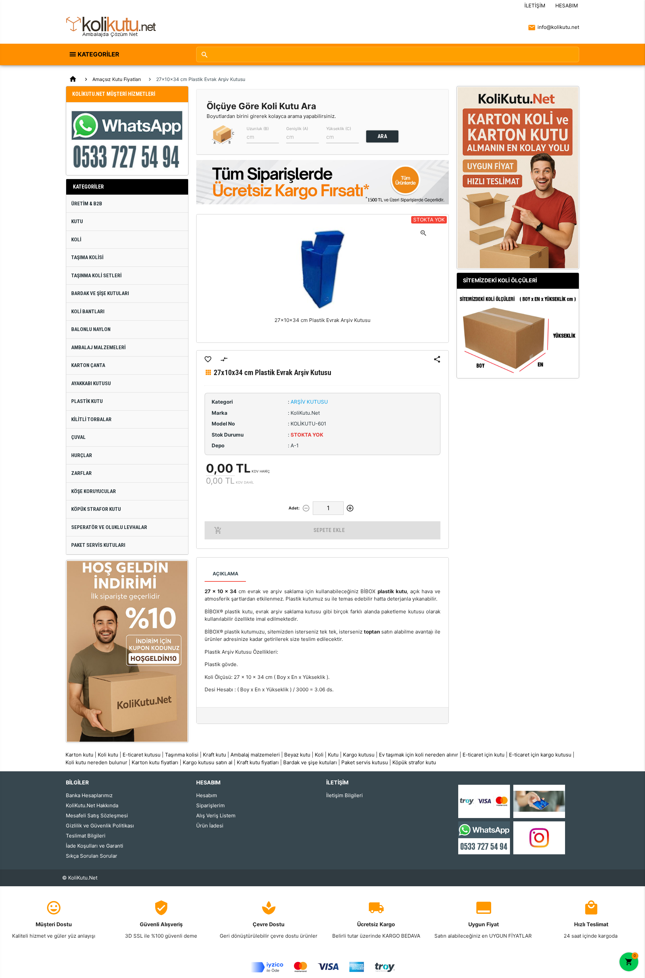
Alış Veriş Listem (215, 815)
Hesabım (566, 5)
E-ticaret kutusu (142, 754)
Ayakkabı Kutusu (91, 383)
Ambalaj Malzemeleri (98, 347)
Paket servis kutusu (364, 762)
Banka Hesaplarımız (89, 795)
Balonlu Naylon (91, 329)
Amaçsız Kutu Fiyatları (116, 79)
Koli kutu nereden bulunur (96, 762)
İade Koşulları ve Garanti (94, 846)
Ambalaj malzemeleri (255, 754)
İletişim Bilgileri (344, 795)
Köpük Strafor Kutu (96, 509)
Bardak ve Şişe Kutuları (100, 293)
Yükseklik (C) (338, 128)
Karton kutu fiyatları (155, 762)
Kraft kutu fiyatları (258, 762)
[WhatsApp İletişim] (484, 837)
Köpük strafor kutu (414, 762)
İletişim (534, 5)
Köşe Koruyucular (93, 491)
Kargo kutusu (359, 754)
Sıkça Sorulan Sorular (91, 856)
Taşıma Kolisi (87, 257)
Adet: (294, 508)
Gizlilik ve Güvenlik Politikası (100, 825)
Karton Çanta (88, 365)
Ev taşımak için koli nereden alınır (418, 754)
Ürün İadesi (209, 825)
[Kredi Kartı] (484, 801)
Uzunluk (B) (258, 128)
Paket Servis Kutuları (98, 545)
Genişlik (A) (297, 128)
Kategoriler (98, 54)
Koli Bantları (87, 312)
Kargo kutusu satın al (207, 762)
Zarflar (81, 473)
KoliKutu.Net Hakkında (92, 805)
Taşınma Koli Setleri (96, 276)
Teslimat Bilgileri (85, 835)
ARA (382, 136)
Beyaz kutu (297, 754)
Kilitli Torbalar (91, 419)
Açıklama (225, 573)
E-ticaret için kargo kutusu (540, 754)
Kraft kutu (214, 754)
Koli (76, 240)
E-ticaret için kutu (484, 754)
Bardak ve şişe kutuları (310, 762)
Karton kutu (79, 754)
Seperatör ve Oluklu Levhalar (109, 527)
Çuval (78, 437)
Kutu (77, 221)
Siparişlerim (210, 805)
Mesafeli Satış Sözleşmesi (97, 815)
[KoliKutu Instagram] (539, 837)
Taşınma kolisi (182, 754)
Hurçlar (81, 455)
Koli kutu (108, 754)
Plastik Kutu (87, 401)
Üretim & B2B (86, 204)
